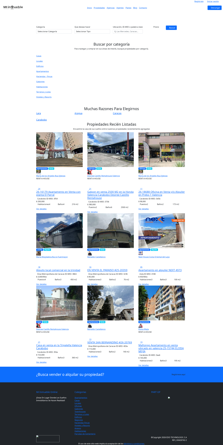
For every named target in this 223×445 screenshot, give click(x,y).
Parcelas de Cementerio (85, 434)
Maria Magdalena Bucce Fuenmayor (52, 257)
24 (39, 189)
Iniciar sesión (213, 1)
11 (141, 189)
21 (90, 189)
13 (90, 339)
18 (39, 267)
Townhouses (80, 411)
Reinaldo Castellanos (96, 257)
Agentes (120, 7)
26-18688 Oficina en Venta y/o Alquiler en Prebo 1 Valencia (161, 193)
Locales (78, 403)
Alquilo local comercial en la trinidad (58, 270)
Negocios (79, 420)
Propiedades (99, 7)
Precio (156, 27)
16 (90, 267)
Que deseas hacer (82, 27)
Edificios (78, 417)
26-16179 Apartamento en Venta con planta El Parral (58, 193)
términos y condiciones (134, 443)
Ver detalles (41, 209)
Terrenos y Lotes (82, 414)
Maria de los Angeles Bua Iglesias (50, 176)
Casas (77, 400)
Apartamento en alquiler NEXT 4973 (160, 270)
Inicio (89, 7)
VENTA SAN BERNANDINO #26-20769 (109, 342)
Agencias (111, 7)
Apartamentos (81, 397)
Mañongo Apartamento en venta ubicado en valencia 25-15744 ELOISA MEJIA (161, 348)
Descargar (215, 7)
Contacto (143, 7)
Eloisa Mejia (143, 329)
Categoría (40, 27)
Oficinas (78, 406)
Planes (128, 7)
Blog (135, 7)
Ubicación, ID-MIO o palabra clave (128, 27)
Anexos (78, 428)
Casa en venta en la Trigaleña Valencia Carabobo (59, 346)
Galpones (79, 409)
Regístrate (198, 1)
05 (141, 267)
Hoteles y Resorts (82, 425)
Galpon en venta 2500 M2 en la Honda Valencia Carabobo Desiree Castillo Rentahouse (110, 195)
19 (141, 342)
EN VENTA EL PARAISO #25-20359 (107, 270)
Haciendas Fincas (82, 422)
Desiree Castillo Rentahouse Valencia (103, 176)
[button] (156, 31)
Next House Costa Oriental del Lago (154, 257)
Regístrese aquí (178, 374)
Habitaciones (80, 431)
